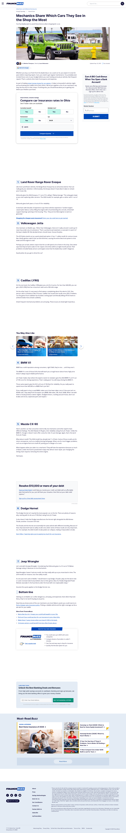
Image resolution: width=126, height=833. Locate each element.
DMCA (83, 828)
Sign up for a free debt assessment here (32, 498)
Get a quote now (30, 643)
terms (69, 704)
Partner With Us (37, 809)
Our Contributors (37, 802)
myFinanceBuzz (36, 816)
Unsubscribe (89, 828)
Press (33, 792)
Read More (63, 761)
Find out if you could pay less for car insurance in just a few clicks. (39, 617)
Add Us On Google (24, 68)
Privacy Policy (43, 138)
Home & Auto (31, 11)
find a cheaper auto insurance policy (28, 605)
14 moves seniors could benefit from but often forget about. (37, 623)
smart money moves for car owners (39, 83)
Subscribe (35, 812)
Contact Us (35, 806)
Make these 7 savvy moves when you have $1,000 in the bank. (37, 620)
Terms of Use (77, 828)
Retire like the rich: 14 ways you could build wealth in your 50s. (38, 614)
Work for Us (35, 799)
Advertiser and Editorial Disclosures (26, 9)
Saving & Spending (20, 11)
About (34, 788)
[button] (3, 3)
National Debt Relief (25, 490)
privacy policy (62, 704)
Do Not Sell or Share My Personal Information (62, 828)
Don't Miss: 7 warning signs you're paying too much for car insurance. (38, 534)
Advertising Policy (37, 828)
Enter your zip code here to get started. (42, 218)
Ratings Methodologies (39, 795)
